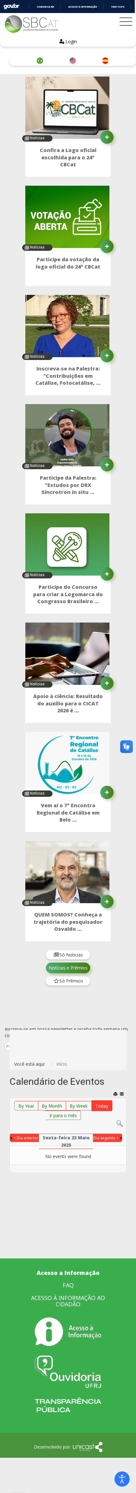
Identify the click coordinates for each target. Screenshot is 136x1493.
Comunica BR (45, 6)
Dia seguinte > (106, 1138)
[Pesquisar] (119, 1123)
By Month (52, 1106)
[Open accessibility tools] (122, 1479)
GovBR (11, 6)
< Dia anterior (26, 1138)
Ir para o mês (63, 1115)
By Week (79, 1106)
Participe (117, 6)
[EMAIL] (122, 1094)
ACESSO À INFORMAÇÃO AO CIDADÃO (68, 1301)
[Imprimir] (116, 1094)
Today (101, 1106)
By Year (26, 1106)
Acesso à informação (82, 6)
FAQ (68, 1285)
